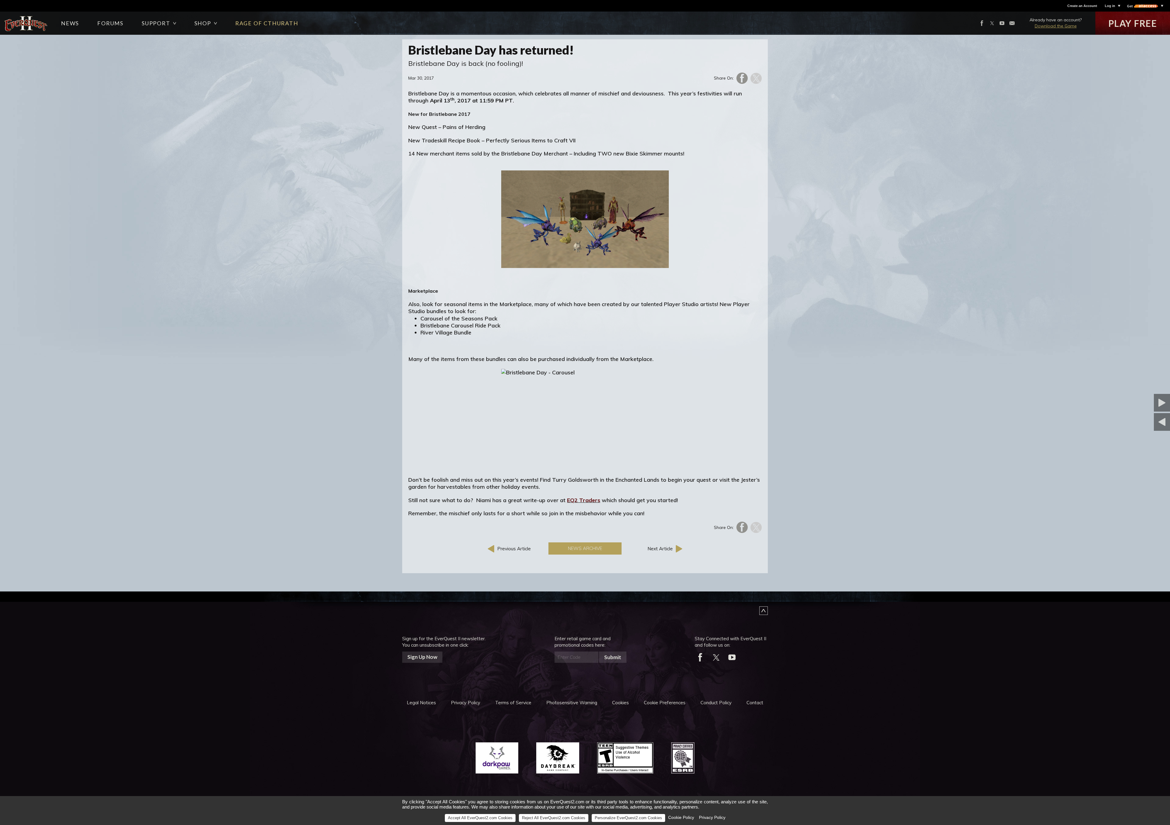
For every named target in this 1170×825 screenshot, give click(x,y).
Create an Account (1082, 6)
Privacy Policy (465, 702)
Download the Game (1056, 26)
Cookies (620, 702)
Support (156, 23)
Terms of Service (513, 702)
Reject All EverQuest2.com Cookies (553, 818)
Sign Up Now (422, 657)
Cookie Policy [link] (681, 817)
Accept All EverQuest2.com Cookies (480, 818)
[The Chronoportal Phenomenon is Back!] (1132, 422)
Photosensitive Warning (571, 702)
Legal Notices (421, 702)
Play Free (1132, 23)
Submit (612, 657)
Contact (754, 702)
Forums (110, 23)
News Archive (585, 548)
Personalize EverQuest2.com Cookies (628, 818)
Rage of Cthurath (266, 23)
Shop (202, 23)
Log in (1110, 6)
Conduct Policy (716, 702)
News (70, 23)
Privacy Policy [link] (712, 817)
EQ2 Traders (583, 500)
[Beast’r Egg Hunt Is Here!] (1132, 403)
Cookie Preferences (665, 702)
